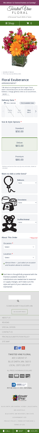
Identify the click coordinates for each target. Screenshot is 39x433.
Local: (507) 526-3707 (19, 365)
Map (20, 431)
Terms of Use (19, 425)
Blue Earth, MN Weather (15, 414)
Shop (11, 23)
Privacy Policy (10, 421)
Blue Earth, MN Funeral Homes (13, 406)
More (4, 94)
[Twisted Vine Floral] (19, 18)
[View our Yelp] (23, 349)
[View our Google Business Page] (19, 349)
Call (7, 431)
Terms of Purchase (26, 421)
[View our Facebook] (15, 349)
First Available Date (27, 103)
